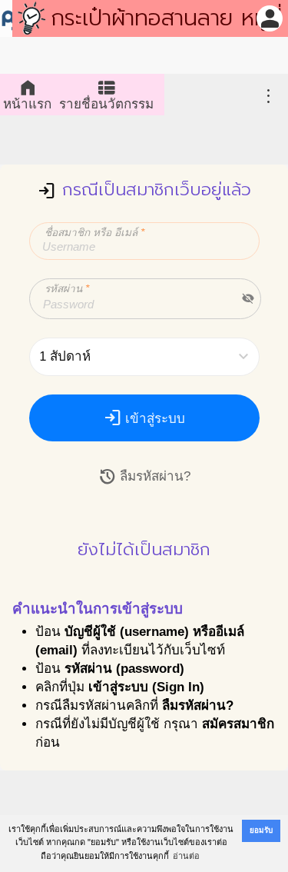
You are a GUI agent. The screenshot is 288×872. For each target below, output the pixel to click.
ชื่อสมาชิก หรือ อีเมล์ (94, 232)
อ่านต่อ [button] (186, 855)
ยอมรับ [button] (261, 830)
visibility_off (248, 298)
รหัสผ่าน (67, 289)
